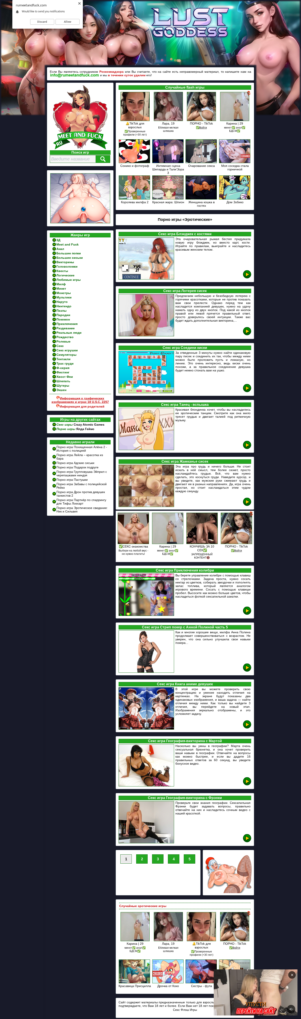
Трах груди (65, 363)
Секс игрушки (67, 350)
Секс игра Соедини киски (185, 348)
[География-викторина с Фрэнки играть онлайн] (247, 841)
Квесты (62, 271)
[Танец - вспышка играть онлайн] (247, 448)
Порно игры (66, 429)
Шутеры (62, 385)
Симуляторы (66, 354)
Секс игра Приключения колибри (185, 570)
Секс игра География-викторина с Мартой (185, 741)
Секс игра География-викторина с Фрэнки (185, 798)
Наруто (62, 302)
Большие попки (68, 253)
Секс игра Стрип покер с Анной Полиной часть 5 (185, 627)
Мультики (64, 297)
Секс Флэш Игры (185, 1010)
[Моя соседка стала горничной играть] (235, 162)
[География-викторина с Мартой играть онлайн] (247, 784)
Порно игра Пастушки (72, 479)
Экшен (61, 390)
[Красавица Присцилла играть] (134, 982)
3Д (58, 240)
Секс (60, 346)
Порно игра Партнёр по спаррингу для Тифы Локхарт (81, 501)
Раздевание (65, 328)
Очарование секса (201, 166)
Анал (60, 249)
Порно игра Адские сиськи (75, 463)
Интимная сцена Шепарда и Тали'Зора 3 (168, 169)
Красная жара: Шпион (168, 202)
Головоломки (67, 266)
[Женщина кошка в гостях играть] (201, 199)
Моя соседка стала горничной (235, 167)
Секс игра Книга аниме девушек (185, 684)
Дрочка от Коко (168, 986)
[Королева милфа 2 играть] (134, 199)
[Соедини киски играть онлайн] (247, 391)
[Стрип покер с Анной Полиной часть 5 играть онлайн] (247, 671)
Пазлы (61, 310)
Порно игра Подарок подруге (77, 467)
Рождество (65, 337)
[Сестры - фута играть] (201, 982)
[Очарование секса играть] (201, 162)
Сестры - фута (201, 986)
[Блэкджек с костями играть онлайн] (247, 277)
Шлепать (63, 381)
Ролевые (63, 341)
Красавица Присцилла (135, 986)
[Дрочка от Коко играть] (168, 982)
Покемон (63, 319)
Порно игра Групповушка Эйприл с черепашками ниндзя (81, 473)
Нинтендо (63, 306)
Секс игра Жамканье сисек (185, 461)
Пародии (63, 315)
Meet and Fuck (67, 244)
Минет (61, 288)
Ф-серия (62, 368)
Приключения (67, 324)
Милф (61, 284)
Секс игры (65, 424)
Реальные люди (69, 332)
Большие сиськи (69, 257)
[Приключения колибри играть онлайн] (247, 614)
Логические (65, 275)
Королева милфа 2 (135, 202)
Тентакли (63, 359)
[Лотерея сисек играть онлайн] (247, 334)
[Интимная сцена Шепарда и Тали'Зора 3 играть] (168, 162)
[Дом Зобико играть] (235, 199)
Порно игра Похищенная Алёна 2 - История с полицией (81, 448)
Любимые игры (68, 279)
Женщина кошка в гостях (201, 203)
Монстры (63, 293)
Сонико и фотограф (134, 166)
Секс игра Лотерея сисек (185, 291)
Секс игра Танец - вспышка (185, 404)
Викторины (65, 262)
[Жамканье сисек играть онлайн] (247, 505)
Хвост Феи (64, 376)
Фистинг (62, 372)
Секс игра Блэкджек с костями (185, 234)
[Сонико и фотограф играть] (134, 162)
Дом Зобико (235, 202)
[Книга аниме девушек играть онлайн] (247, 728)
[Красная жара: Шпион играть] (168, 199)
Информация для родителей (82, 406)
